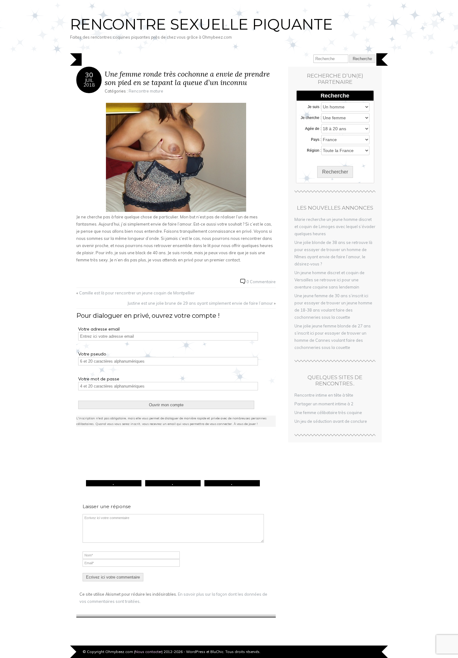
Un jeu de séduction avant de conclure (330, 421)
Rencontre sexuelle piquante (201, 24)
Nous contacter (148, 651)
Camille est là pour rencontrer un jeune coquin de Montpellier (137, 292)
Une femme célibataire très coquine (328, 412)
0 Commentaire (261, 281)
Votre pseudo (92, 354)
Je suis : (314, 107)
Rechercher (335, 171)
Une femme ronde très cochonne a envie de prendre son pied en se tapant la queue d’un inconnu (187, 78)
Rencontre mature (146, 90)
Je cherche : (311, 118)
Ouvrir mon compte (166, 405)
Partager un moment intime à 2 (323, 403)
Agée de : (313, 128)
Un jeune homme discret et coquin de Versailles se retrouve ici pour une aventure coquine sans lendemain (329, 279)
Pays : (316, 139)
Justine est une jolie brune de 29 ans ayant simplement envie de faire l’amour (200, 303)
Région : (314, 150)
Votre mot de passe (98, 379)
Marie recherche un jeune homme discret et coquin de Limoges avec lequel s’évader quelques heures (334, 226)
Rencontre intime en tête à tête (323, 395)
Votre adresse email (99, 329)
